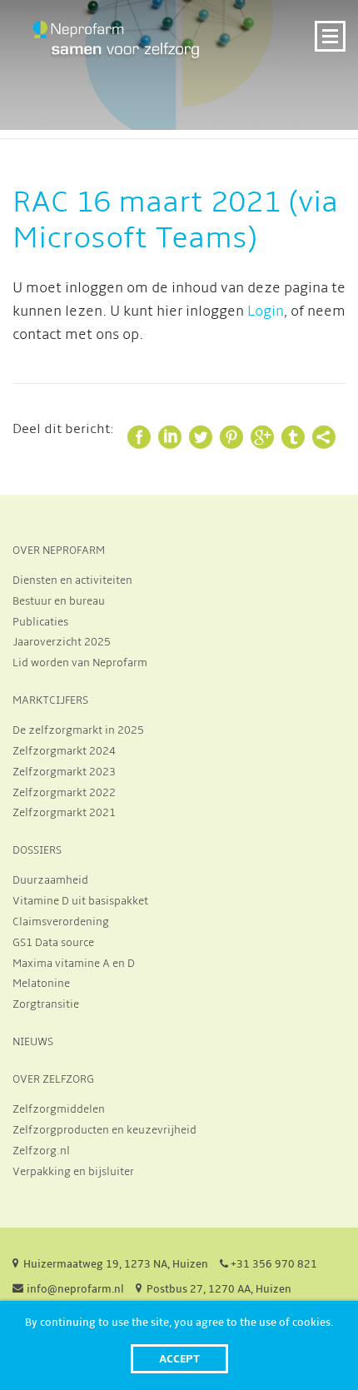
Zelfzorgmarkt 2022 (64, 793)
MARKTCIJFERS (50, 700)
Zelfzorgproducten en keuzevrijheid (104, 1130)
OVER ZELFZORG (53, 1079)
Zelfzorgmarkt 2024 (64, 751)
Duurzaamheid (50, 880)
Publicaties (40, 622)
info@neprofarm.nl (75, 1289)
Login (265, 311)
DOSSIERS (37, 850)
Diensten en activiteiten (72, 580)
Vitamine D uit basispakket (80, 901)
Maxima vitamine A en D (73, 963)
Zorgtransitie (45, 1004)
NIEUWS (32, 1042)
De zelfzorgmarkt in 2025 (78, 730)
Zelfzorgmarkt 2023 (64, 772)
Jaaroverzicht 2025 (61, 642)
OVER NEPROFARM (58, 550)
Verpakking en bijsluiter (73, 1171)
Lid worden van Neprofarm (79, 663)
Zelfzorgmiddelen (58, 1109)
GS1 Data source (53, 942)
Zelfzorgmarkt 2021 (64, 813)
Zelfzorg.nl (41, 1151)
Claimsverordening (60, 922)
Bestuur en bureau (58, 601)
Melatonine (41, 983)
